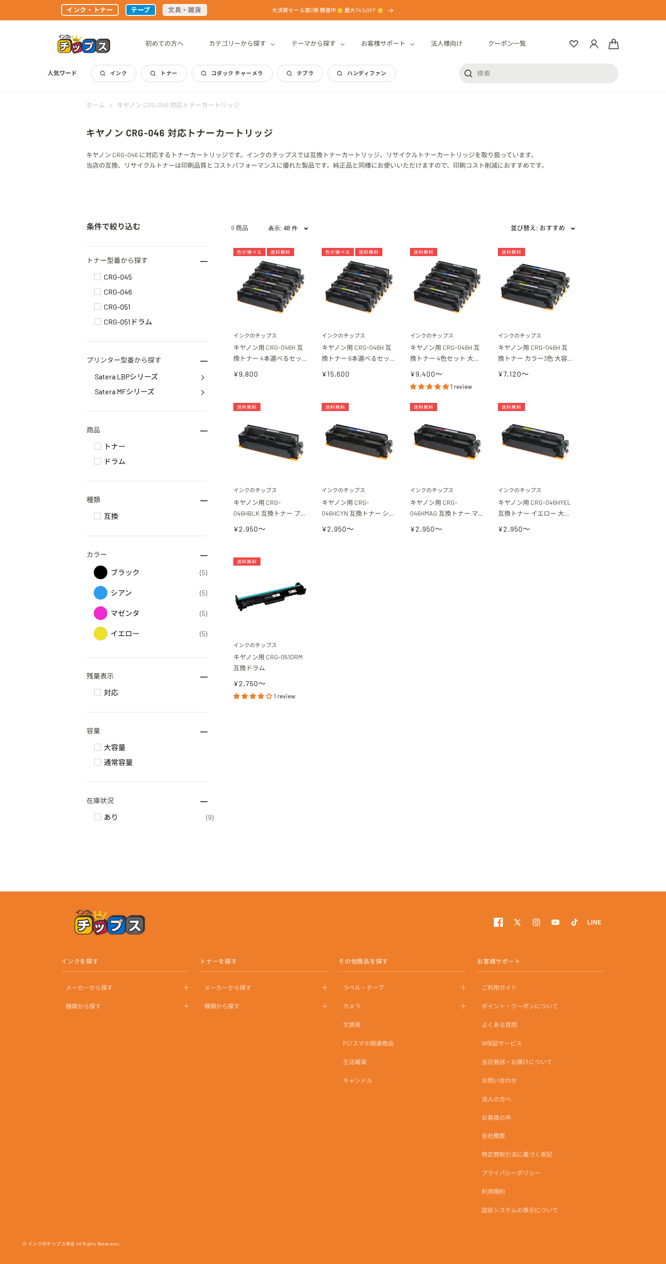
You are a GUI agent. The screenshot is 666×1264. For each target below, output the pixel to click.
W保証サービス (502, 1043)
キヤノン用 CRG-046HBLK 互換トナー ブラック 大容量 (270, 509)
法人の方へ (496, 1098)
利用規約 (493, 1191)
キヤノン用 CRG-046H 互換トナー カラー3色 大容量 (533, 354)
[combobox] (538, 73)
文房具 (352, 1024)
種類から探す (83, 1006)
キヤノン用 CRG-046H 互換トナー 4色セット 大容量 (445, 354)
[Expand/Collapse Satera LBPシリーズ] (202, 376)
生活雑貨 (355, 1061)
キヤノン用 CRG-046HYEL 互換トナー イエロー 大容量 (535, 509)
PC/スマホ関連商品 (368, 1043)
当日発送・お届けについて (517, 1061)
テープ (140, 10)
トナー (168, 73)
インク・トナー (90, 10)
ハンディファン (366, 73)
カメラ (352, 1006)
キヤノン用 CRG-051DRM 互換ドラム (268, 662)
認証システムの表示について (520, 1210)
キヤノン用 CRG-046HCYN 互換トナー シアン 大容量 (358, 509)
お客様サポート (499, 961)
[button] (237, 43)
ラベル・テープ (363, 987)
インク (118, 73)
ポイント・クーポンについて (520, 1006)
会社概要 (493, 1135)
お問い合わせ (499, 1080)
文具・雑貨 (185, 10)
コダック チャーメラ (237, 73)
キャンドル (357, 1080)
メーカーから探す (89, 987)
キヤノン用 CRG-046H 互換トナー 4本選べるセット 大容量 (268, 354)
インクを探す (80, 961)
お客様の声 (496, 1117)
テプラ (305, 73)
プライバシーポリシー (511, 1173)
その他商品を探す (363, 961)
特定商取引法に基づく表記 (517, 1154)
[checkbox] (97, 276)
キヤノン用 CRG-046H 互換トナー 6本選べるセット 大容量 (356, 354)
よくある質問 (499, 1024)
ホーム (95, 105)
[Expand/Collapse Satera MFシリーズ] (202, 391)
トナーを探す (218, 961)
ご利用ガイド (499, 987)
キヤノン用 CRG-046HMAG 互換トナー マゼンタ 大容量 (447, 509)
